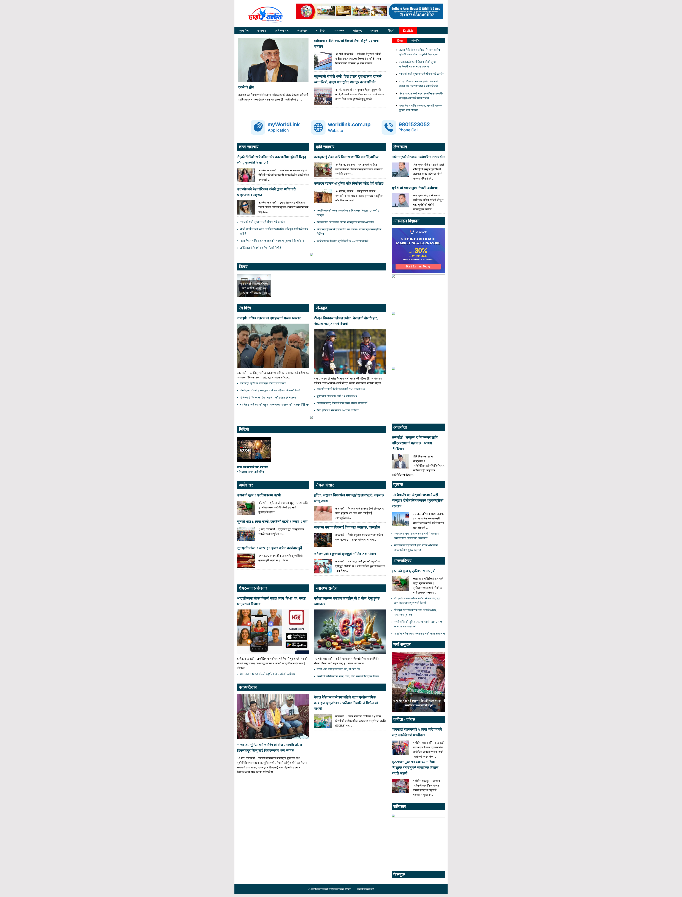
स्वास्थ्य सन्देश (326, 588)
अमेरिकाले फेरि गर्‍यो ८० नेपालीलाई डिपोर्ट (260, 247)
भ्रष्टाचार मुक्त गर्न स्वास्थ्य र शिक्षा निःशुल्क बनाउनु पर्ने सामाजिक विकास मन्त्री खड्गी (415, 767)
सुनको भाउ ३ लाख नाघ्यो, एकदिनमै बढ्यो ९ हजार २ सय (272, 522)
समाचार (261, 30)
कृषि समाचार (282, 30)
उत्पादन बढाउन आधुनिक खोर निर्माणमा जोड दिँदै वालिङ (348, 183)
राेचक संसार (325, 485)
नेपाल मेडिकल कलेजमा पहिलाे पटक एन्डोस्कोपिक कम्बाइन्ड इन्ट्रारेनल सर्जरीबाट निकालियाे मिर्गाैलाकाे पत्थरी (346, 703)
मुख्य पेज (244, 30)
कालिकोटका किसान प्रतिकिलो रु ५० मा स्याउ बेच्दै (342, 241)
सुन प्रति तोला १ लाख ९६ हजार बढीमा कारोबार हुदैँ (269, 548)
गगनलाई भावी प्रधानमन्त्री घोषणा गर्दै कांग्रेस (421, 73)
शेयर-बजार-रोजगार (253, 588)
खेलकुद (357, 30)
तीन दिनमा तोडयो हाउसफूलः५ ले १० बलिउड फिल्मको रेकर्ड (270, 390)
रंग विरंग (320, 30)
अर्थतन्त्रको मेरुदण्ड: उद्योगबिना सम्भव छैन (418, 157)
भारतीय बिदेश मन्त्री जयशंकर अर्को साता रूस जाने (419, 633)
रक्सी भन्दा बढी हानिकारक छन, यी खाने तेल (338, 669)
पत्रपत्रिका (248, 687)
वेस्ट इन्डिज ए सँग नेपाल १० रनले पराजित (338, 410)
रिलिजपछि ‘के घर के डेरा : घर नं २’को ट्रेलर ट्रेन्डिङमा (268, 397)
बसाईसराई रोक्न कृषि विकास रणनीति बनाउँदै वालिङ (346, 157)
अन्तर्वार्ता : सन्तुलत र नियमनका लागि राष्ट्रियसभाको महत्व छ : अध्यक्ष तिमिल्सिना (414, 443)
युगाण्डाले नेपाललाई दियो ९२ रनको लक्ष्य (337, 396)
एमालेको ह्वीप (246, 87)
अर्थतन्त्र (339, 30)
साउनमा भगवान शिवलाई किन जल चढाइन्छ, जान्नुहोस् (347, 527)
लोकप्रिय (416, 40)
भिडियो (390, 30)
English (408, 30)
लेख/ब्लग (302, 30)
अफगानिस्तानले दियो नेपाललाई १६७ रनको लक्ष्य (341, 389)
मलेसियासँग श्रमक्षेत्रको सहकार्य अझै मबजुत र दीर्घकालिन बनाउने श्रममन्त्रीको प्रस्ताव (417, 500)
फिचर (243, 266)
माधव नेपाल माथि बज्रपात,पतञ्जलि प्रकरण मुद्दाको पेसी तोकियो (272, 240)
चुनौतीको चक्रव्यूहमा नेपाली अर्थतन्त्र (415, 188)
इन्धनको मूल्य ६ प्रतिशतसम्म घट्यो (259, 495)
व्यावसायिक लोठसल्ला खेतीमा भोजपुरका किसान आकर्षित (345, 222)
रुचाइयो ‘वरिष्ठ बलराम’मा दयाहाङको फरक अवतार (269, 318)
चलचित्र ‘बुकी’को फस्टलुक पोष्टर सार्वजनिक (263, 383)
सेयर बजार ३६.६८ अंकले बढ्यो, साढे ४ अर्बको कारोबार (267, 673)
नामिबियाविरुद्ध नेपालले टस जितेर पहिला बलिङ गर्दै (342, 403)
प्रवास (374, 30)
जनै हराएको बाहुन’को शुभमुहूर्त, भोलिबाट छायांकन (345, 554)
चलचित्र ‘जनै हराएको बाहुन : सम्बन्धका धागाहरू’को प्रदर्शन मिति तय (274, 404)
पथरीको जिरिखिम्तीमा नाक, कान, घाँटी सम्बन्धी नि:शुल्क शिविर (348, 676)
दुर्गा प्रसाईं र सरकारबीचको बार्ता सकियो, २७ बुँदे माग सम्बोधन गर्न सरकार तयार (254, 288)
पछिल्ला (400, 40)
